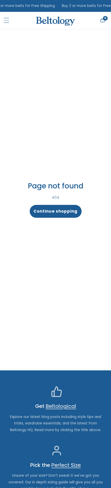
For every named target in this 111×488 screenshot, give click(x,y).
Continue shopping (55, 211)
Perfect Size (66, 465)
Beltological (61, 406)
